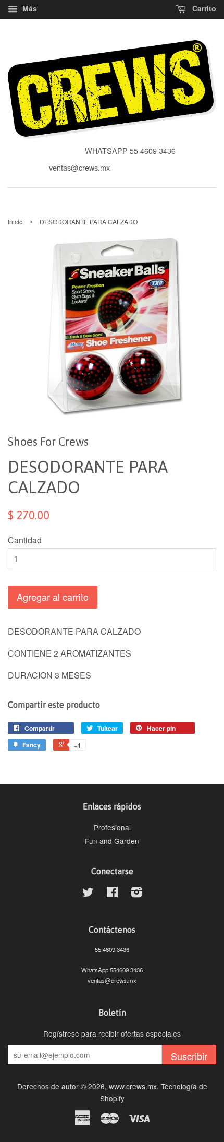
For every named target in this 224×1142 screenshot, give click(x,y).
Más (28, 8)
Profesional (112, 827)
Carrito (203, 8)
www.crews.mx (133, 1086)
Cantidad (25, 540)
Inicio (15, 221)
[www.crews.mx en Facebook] (112, 893)
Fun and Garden (112, 841)
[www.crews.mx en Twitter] (88, 893)
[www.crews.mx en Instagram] (136, 893)
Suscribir (189, 1056)
